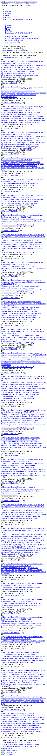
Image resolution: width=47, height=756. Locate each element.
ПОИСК (8, 17)
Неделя (8, 13)
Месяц (7, 15)
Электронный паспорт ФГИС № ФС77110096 (19, 746)
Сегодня (8, 11)
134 (11, 57)
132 (5, 57)
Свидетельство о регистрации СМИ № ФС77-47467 (20, 744)
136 (17, 57)
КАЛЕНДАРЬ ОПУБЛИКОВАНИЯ (18, 19)
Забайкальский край (12, 42)
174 (28, 57)
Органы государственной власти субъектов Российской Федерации (21, 39)
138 (23, 57)
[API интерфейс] (7, 754)
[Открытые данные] (8, 752)
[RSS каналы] (6, 748)
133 (8, 57)
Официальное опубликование (16, 37)
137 (20, 57)
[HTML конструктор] (9, 750)
